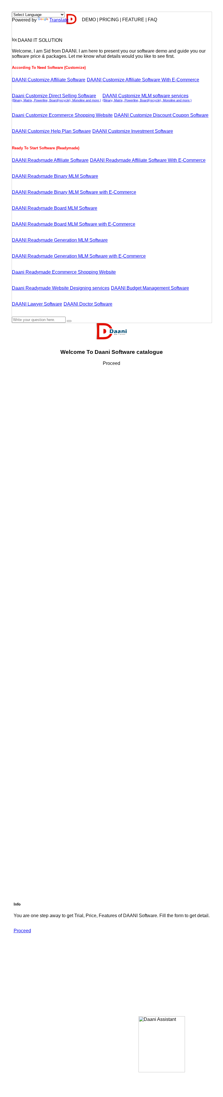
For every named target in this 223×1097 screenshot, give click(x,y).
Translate (59, 19)
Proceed (22, 930)
